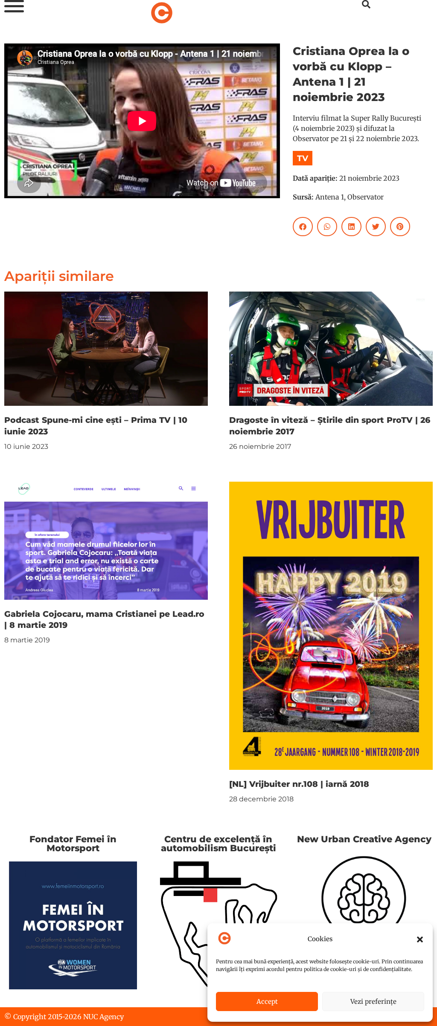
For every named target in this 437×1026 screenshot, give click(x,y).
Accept (267, 1001)
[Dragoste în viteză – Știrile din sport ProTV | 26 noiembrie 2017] (331, 348)
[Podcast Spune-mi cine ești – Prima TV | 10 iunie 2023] (106, 348)
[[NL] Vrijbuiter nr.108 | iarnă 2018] (331, 625)
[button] (420, 939)
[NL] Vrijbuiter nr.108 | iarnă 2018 (299, 784)
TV (302, 158)
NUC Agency (103, 1016)
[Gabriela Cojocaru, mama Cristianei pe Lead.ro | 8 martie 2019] (106, 540)
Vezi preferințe (373, 1001)
